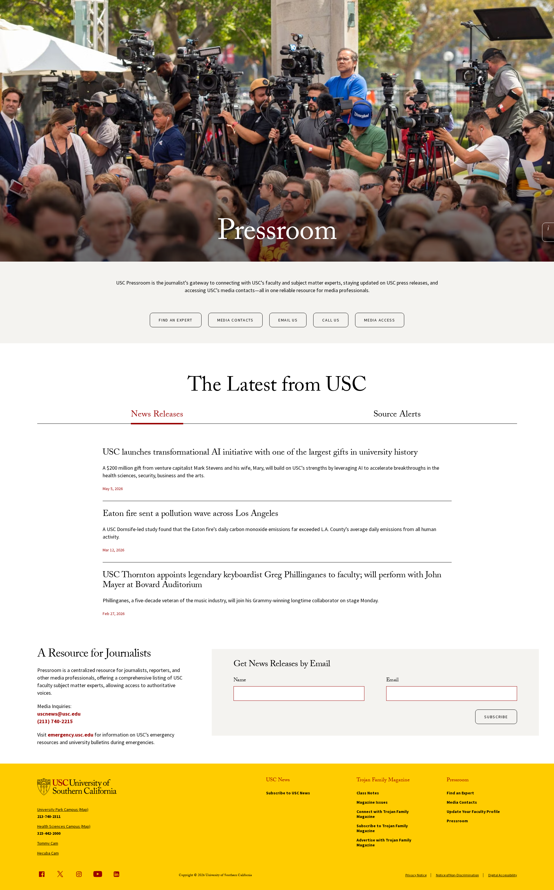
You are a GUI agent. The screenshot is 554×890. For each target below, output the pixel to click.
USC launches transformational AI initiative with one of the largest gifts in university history (260, 453)
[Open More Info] (548, 228)
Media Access (379, 320)
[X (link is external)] (60, 874)
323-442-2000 (48, 833)
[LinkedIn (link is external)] (116, 874)
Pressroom (457, 820)
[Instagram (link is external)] (78, 874)
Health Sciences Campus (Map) (63, 826)
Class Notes (368, 793)
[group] (277, 537)
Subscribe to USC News (288, 793)
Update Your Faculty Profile (473, 811)
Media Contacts (235, 320)
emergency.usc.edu (70, 734)
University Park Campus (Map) (62, 809)
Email (392, 680)
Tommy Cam (47, 843)
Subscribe (496, 716)
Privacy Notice (416, 875)
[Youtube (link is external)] (97, 874)
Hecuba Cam (48, 853)
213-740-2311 (48, 816)
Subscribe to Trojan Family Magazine (382, 828)
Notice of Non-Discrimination (457, 875)
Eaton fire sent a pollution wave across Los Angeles (190, 514)
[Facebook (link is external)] (41, 874)
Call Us (330, 320)
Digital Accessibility (502, 875)
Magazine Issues (372, 802)
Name (240, 680)
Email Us (288, 320)
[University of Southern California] (77, 787)
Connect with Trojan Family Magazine (383, 814)
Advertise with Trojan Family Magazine (384, 842)
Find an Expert (176, 320)
